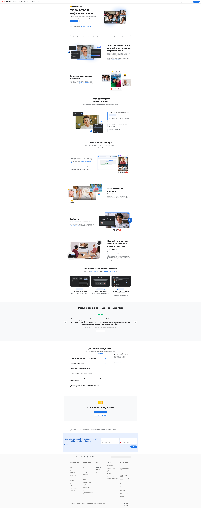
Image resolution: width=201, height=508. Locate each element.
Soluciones (15, 1)
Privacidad (78, 503)
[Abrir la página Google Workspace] (6, 1)
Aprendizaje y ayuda (124, 462)
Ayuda (104, 503)
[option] (76, 37)
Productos (21, 1)
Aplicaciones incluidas (74, 462)
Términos (83, 503)
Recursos (38, 1)
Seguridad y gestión (87, 462)
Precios (33, 1)
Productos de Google (98, 503)
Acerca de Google (90, 503)
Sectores (26, 1)
